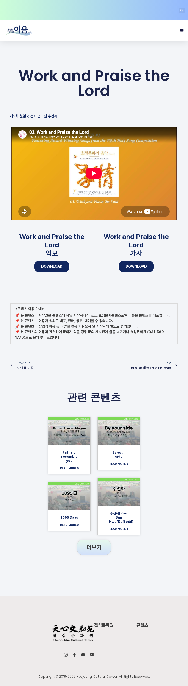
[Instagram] (66, 655)
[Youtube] (83, 655)
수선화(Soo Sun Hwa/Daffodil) (121, 517)
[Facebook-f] (74, 655)
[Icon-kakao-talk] (92, 655)
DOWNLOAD (51, 266)
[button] (182, 10)
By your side (118, 454)
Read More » (69, 468)
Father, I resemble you (69, 456)
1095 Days (69, 517)
